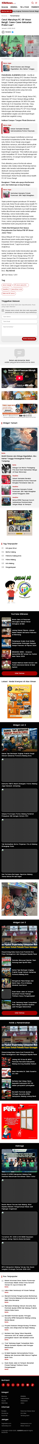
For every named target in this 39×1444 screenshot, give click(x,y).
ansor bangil (7, 285)
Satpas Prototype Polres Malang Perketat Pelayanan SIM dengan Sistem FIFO (18, 815)
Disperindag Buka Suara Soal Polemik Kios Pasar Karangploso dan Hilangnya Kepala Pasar (19, 953)
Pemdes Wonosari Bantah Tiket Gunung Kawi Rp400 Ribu (24, 961)
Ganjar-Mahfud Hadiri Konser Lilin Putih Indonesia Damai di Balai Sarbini (24, 665)
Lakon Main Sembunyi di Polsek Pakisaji (20, 1290)
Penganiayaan (11, 567)
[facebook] (3, 1385)
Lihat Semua (19, 673)
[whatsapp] (13, 1385)
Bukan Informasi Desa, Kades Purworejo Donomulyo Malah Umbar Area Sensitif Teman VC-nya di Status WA (20, 1283)
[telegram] (18, 1385)
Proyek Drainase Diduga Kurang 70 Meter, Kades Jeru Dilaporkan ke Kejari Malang (20, 1327)
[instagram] (22, 1385)
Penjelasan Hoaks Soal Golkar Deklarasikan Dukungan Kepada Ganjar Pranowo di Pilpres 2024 (24, 643)
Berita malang (11, 552)
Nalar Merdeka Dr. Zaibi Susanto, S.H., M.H (24, 1072)
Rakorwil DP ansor (9, 293)
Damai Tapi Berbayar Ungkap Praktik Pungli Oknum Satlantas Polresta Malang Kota (18, 755)
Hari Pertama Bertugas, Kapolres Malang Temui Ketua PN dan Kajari (17, 875)
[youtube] (27, 1385)
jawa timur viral (17, 289)
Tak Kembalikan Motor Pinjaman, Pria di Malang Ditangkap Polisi (19, 845)
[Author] (3, 32)
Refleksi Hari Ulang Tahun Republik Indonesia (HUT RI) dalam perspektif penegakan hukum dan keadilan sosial (23, 1084)
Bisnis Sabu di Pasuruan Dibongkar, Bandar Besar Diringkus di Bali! (21, 622)
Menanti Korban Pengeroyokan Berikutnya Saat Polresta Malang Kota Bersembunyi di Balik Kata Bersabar (21, 1298)
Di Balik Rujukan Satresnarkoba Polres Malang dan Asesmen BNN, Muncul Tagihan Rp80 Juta (21, 1355)
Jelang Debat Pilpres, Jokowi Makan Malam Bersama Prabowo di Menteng (24, 632)
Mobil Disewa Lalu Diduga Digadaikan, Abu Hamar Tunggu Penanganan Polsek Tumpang (22, 68)
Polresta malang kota (13, 556)
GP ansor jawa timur (21, 285)
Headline (6, 289)
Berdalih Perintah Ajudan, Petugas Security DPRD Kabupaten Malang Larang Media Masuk (24, 1095)
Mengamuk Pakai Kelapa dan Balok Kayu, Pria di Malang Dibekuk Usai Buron (23, 983)
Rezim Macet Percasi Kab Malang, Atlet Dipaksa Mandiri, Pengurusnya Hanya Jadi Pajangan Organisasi (17, 1207)
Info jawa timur (11, 548)
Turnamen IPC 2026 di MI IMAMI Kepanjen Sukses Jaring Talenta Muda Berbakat (17, 1238)
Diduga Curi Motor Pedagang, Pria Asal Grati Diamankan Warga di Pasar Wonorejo (24, 470)
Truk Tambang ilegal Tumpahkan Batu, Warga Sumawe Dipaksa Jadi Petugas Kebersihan (24, 1005)
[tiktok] (32, 1385)
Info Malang (10, 563)
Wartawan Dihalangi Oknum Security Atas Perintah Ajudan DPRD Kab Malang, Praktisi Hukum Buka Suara (21, 1308)
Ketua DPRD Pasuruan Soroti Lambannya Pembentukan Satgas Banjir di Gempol (23, 502)
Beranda (4, 16)
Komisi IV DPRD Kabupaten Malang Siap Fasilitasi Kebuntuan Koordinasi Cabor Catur (18, 1175)
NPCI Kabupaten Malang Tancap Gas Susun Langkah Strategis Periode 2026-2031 (18, 1268)
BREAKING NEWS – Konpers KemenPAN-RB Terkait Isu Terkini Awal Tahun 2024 (24, 654)
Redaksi (8, 32)
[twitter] (8, 1385)
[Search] (32, 3)
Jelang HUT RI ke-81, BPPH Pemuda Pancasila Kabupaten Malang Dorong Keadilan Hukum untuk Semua (24, 1063)
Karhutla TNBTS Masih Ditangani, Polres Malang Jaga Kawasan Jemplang (19, 785)
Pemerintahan (15, 16)
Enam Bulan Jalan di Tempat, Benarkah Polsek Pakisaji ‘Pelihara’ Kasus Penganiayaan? (23, 994)
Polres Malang (11, 559)
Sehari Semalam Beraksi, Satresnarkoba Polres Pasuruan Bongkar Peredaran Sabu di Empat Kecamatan (22, 130)
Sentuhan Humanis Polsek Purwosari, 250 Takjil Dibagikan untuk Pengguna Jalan (22, 195)
